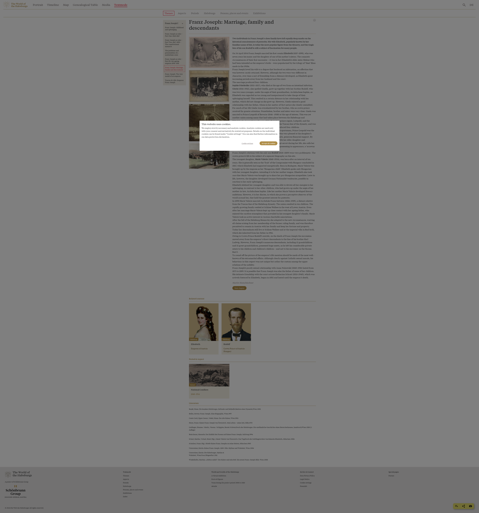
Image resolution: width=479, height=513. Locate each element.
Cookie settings (247, 143)
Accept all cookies (268, 143)
